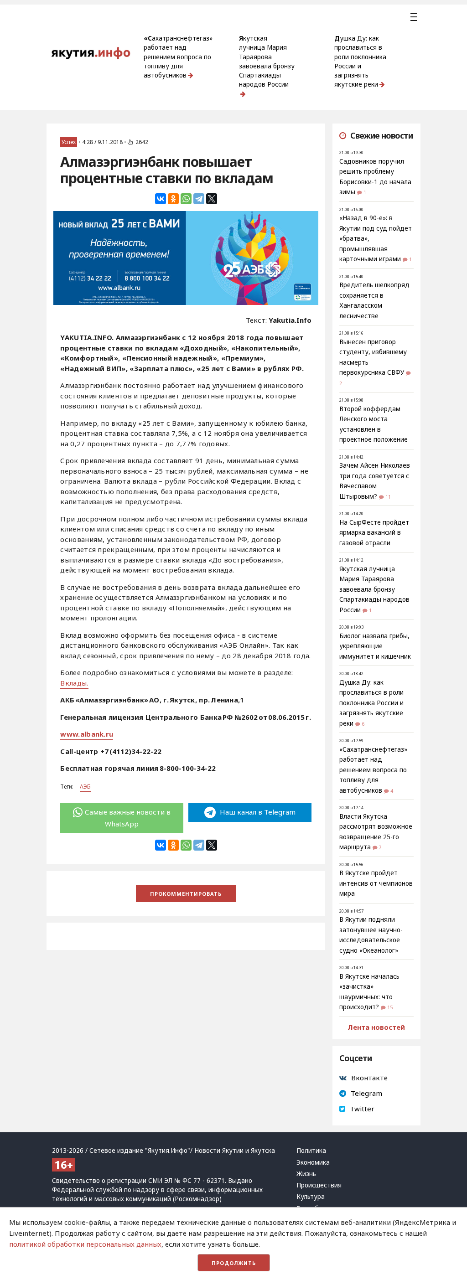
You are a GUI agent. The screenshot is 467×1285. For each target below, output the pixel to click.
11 (388, 497)
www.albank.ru (86, 733)
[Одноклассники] (173, 198)
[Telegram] (198, 198)
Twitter (362, 1108)
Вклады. (74, 682)
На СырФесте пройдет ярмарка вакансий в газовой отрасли (374, 532)
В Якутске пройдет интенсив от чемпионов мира (376, 883)
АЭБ (85, 786)
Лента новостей (376, 1027)
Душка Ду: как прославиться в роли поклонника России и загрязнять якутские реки (360, 61)
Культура (310, 1196)
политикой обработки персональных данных (85, 1244)
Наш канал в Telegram (257, 811)
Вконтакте (369, 1077)
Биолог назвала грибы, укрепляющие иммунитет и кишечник (375, 646)
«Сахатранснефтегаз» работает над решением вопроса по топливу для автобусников (178, 56)
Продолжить (234, 1262)
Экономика (313, 1162)
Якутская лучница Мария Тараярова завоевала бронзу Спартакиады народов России (267, 61)
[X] (211, 198)
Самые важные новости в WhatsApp (128, 817)
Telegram (366, 1093)
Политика (311, 1150)
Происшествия (319, 1185)
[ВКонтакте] (160, 198)
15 (390, 1007)
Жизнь (306, 1174)
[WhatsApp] (186, 198)
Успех (69, 142)
